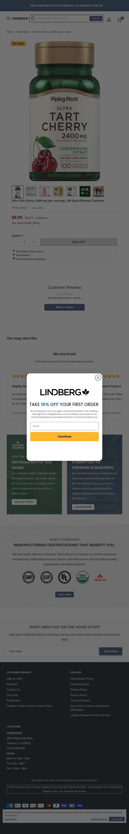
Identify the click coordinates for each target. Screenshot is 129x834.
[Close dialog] (98, 378)
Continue (64, 436)
